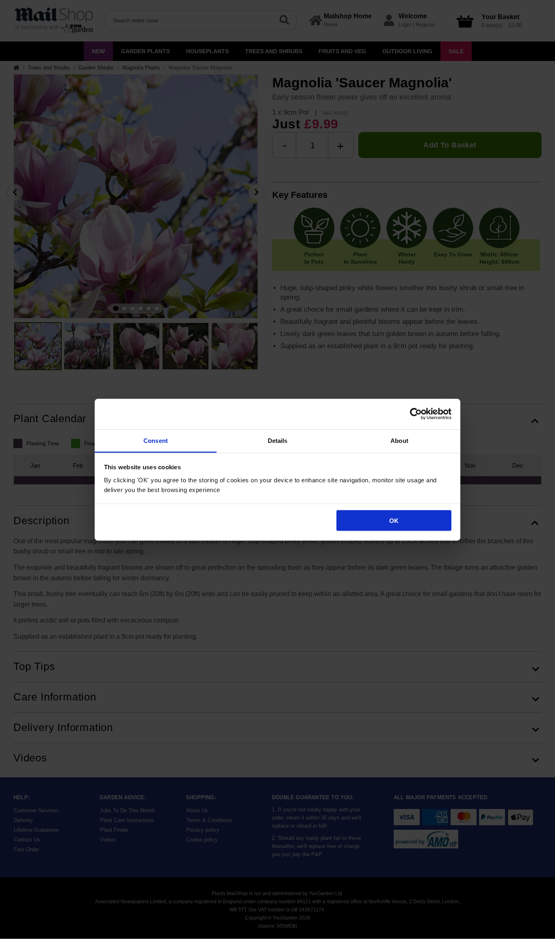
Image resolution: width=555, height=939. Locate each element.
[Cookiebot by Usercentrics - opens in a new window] (415, 414)
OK (394, 520)
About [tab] (399, 440)
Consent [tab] (155, 440)
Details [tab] (278, 440)
